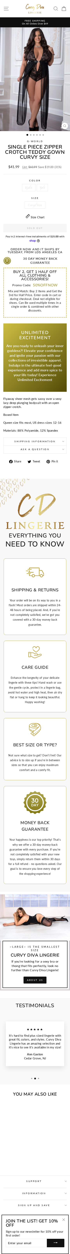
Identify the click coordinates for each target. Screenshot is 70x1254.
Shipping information (35, 441)
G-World (35, 141)
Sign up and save (34, 1205)
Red (42, 187)
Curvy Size (35, 205)
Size (35, 198)
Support (34, 1181)
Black (28, 187)
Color (35, 180)
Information (34, 1193)
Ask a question (35, 449)
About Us (35, 980)
